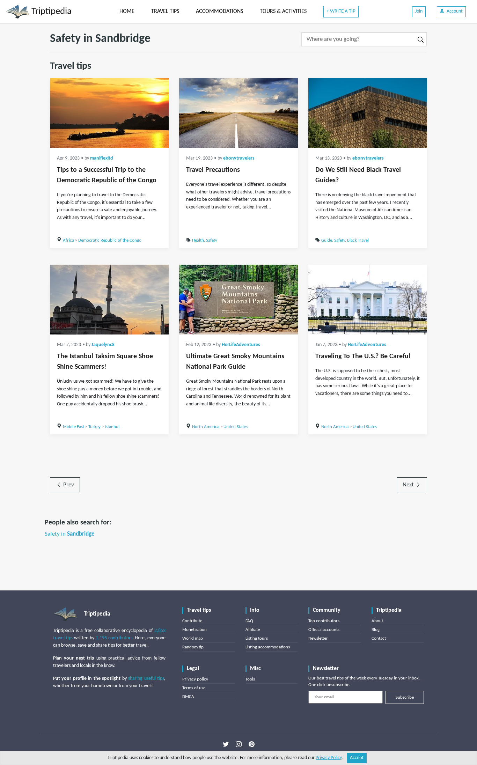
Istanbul (112, 427)
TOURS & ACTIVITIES (283, 11)
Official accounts (323, 629)
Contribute (192, 621)
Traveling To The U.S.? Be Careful (362, 356)
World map (192, 638)
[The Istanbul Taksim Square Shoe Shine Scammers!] (109, 299)
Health (198, 240)
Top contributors (323, 621)
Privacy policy (195, 679)
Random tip (193, 647)
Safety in (70, 534)
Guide (326, 240)
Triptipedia (50, 11)
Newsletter (318, 638)
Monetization (194, 629)
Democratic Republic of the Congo (109, 240)
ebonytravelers (239, 158)
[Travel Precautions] (238, 113)
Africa (68, 240)
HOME (126, 11)
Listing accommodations (267, 647)
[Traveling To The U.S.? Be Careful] (367, 299)
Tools (250, 679)
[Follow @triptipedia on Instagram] (239, 744)
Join (419, 11)
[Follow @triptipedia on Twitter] (226, 744)
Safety (211, 240)
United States (235, 427)
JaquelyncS (103, 345)
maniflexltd (101, 158)
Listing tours (256, 638)
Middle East (73, 427)
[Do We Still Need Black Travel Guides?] (367, 113)
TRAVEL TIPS (165, 11)
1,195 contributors (114, 638)
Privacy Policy (329, 758)
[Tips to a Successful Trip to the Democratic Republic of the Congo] (109, 113)
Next (409, 485)
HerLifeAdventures (241, 345)
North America (205, 427)
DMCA (188, 696)
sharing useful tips (146, 678)
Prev (68, 485)
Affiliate (252, 629)
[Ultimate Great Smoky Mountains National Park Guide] (238, 299)
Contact (379, 638)
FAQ (249, 621)
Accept (357, 758)
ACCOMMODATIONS (219, 11)
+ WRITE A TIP (340, 11)
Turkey (94, 427)
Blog (376, 629)
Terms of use (193, 688)
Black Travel (358, 240)
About (377, 621)
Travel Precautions (213, 170)
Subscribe (405, 697)
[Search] (421, 39)
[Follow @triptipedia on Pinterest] (252, 744)
